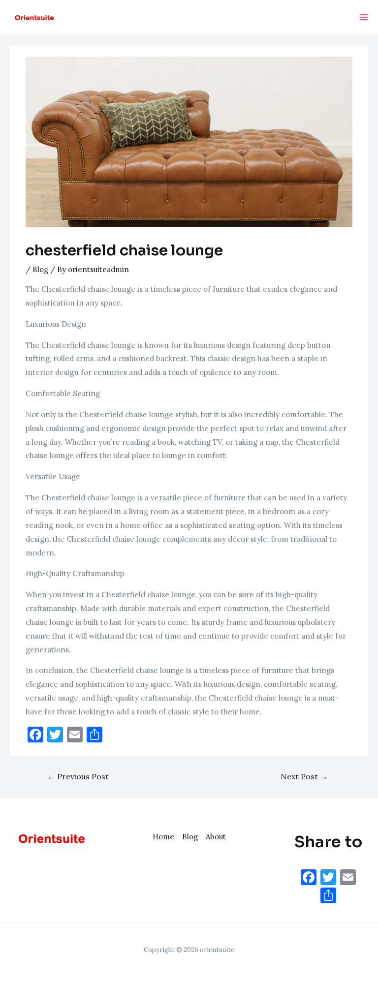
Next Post (304, 776)
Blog (40, 269)
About (216, 836)
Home (163, 836)
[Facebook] (308, 878)
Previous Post (78, 776)
